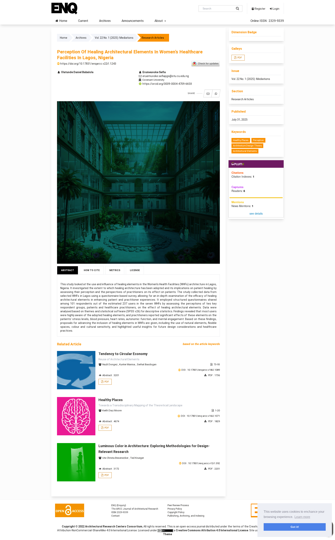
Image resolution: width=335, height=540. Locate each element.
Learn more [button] (302, 517)
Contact (115, 515)
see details (256, 213)
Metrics (114, 270)
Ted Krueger (137, 457)
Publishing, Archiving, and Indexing (186, 515)
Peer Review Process (178, 505)
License (135, 270)
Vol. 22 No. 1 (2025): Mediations (114, 37)
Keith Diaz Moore (112, 410)
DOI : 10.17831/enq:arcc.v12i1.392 (201, 463)
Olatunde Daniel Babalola (76, 72)
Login (275, 8)
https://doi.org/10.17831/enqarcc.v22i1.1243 (88, 63)
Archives (105, 21)
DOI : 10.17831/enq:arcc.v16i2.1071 (200, 415)
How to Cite (92, 270)
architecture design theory (247, 145)
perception (258, 140)
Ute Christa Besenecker (115, 457)
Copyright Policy (176, 512)
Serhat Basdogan (146, 364)
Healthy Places (241, 140)
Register (259, 8)
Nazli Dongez (110, 364)
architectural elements (245, 151)
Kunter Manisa (127, 364)
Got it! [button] (295, 526)
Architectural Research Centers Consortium (113, 526)
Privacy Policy (175, 508)
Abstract (67, 270)
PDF (106, 381)
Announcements (133, 21)
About (159, 21)
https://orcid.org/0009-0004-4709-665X (167, 83)
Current (83, 21)
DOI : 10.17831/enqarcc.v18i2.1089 (200, 369)
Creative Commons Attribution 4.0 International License (212, 530)
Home (62, 21)
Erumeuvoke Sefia (154, 72)
